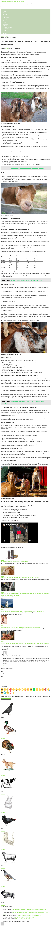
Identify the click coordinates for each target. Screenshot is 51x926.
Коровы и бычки (7, 27)
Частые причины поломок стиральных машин (23, 917)
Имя (2, 671)
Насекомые (6, 32)
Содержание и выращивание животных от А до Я (13, 1)
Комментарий (4, 686)
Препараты (6, 28)
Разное (5, 33)
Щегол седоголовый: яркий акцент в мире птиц (30, 915)
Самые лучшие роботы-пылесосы (24, 918)
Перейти (3, 720)
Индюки (5, 25)
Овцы (4, 22)
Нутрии (5, 19)
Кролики (5, 9)
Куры (4, 11)
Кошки (5, 14)
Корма (4, 30)
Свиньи (5, 13)
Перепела (5, 24)
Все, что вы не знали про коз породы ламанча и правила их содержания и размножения (22, 611)
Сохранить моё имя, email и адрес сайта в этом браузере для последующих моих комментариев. (26, 696)
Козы (4, 16)
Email (2, 673)
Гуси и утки (6, 17)
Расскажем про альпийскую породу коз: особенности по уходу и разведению (20, 577)
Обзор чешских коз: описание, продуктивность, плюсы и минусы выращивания (20, 627)
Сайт (2, 676)
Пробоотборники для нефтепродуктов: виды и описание (14, 561)
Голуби (5, 20)
